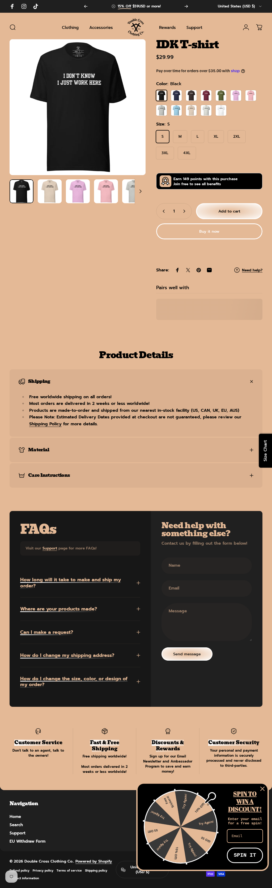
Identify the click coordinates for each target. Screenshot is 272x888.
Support (49, 548)
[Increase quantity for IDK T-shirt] (185, 211)
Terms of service (69, 870)
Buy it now (209, 231)
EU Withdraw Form (27, 841)
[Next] (186, 6)
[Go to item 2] (78, 191)
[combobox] (240, 6)
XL (216, 136)
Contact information (24, 878)
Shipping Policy (45, 424)
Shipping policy (96, 870)
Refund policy (19, 870)
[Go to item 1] (50, 191)
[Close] (262, 788)
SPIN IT (245, 855)
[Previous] (86, 6)
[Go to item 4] (134, 191)
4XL (186, 153)
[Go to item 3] (106, 191)
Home (15, 816)
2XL (236, 136)
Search (16, 824)
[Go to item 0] (21, 191)
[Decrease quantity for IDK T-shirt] (162, 211)
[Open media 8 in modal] (78, 107)
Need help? (252, 270)
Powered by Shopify (93, 861)
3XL (165, 153)
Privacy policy (43, 870)
